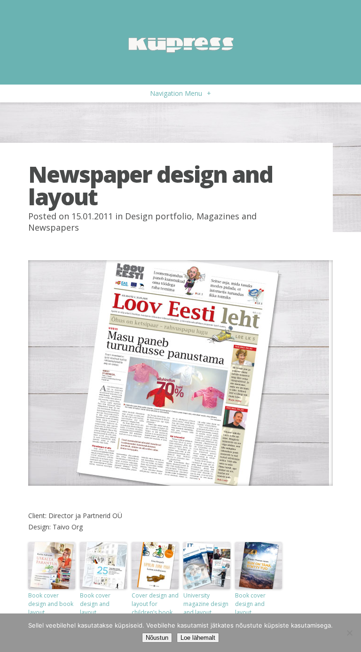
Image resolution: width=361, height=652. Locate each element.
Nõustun (157, 637)
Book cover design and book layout (50, 603)
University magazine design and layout (205, 603)
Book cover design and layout (95, 603)
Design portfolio (158, 216)
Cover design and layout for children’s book (155, 603)
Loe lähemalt (197, 637)
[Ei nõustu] (349, 632)
